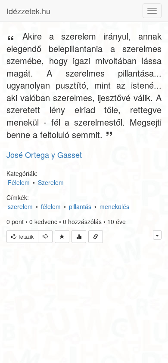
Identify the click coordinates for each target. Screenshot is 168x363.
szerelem (20, 206)
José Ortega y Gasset (44, 154)
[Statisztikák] (79, 236)
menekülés (114, 206)
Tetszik (25, 236)
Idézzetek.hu (28, 10)
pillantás (80, 206)
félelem (51, 206)
